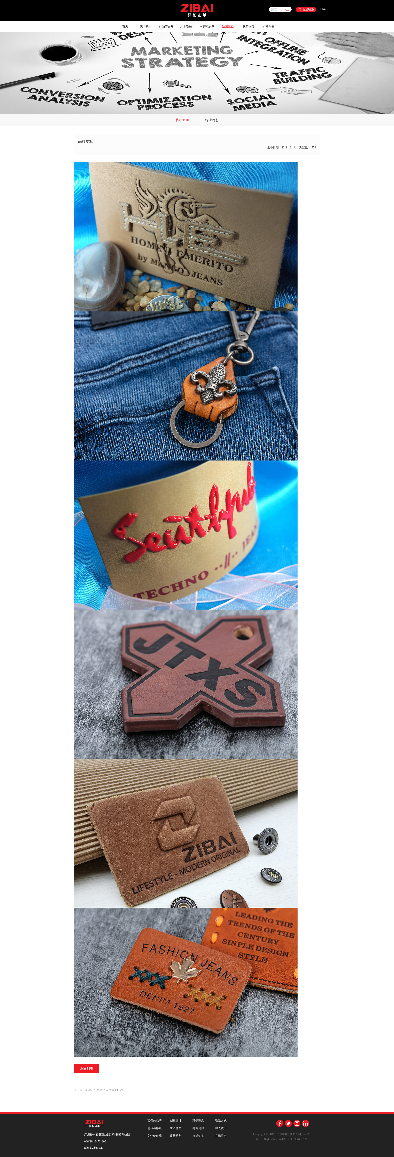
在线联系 (308, 9)
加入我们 (221, 1128)
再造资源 (198, 1128)
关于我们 (145, 26)
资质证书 (198, 1136)
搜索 (274, 9)
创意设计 (175, 1120)
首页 (125, 26)
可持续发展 (207, 26)
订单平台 (269, 26)
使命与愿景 (154, 1128)
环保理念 (198, 1120)
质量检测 (175, 1135)
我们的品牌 (154, 1120)
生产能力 (175, 1128)
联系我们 (248, 26)
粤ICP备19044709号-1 (296, 1139)
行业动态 (211, 120)
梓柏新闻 (182, 120)
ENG (323, 9)
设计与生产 (187, 26)
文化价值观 (154, 1135)
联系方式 (221, 1120)
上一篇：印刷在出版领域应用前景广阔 (98, 1090)
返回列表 (86, 1068)
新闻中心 (228, 26)
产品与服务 (166, 26)
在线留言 (221, 1135)
